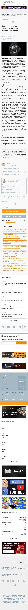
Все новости (13, 320)
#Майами (3, 197)
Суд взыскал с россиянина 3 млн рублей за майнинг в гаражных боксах (15, 237)
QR (23, 602)
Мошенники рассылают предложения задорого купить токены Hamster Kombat (15, 250)
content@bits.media (22, 568)
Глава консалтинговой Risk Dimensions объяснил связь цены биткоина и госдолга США (15, 241)
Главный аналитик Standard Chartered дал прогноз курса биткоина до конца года (15, 230)
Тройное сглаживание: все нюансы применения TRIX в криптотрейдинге (15, 269)
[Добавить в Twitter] (6, 22)
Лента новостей (6, 277)
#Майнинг (17, 196)
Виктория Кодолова (12, 165)
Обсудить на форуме (14, 216)
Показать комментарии (14, 211)
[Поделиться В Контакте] (16, 22)
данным (9, 149)
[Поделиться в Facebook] (2, 22)
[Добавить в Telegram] (9, 22)
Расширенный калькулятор (8, 403)
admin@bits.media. (16, 599)
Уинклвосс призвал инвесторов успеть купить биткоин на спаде (15, 233)
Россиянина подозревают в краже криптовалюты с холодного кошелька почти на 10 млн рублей (15, 265)
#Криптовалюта (11, 197)
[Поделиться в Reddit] (20, 22)
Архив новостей (14, 604)
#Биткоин (3, 196)
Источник (5, 207)
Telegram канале (10, 222)
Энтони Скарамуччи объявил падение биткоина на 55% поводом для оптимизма (15, 260)
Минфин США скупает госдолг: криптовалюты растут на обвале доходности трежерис (15, 255)
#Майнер (23, 196)
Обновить (13, 461)
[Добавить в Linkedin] (13, 22)
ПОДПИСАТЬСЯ (21, 343)
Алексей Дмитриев (12, 181)
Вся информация (13, 538)
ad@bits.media (23, 574)
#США (9, 199)
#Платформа (10, 196)
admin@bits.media (23, 562)
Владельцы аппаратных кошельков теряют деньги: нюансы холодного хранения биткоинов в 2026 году (15, 246)
